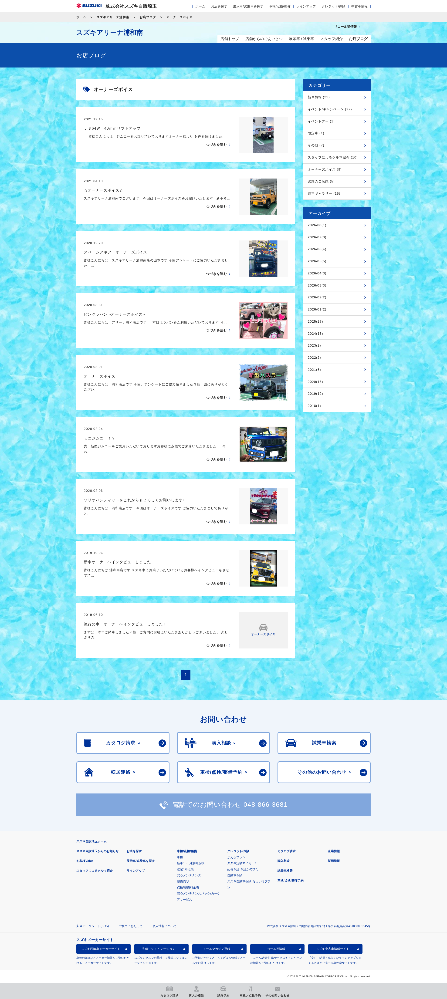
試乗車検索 (285, 870)
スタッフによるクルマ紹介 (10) (333, 157)
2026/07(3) (317, 237)
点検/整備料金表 (188, 887)
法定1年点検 (185, 869)
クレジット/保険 (333, 6)
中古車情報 (359, 6)
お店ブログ (148, 17)
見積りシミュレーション (158, 949)
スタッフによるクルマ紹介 (94, 870)
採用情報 (334, 861)
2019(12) (315, 393)
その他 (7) (316, 145)
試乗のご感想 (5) (321, 181)
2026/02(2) (317, 297)
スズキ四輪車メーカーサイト (100, 949)
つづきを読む (216, 144)
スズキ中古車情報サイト (332, 949)
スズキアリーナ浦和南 (113, 17)
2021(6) (314, 369)
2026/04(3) (317, 273)
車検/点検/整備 (280, 6)
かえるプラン (236, 857)
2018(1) (314, 406)
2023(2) (314, 345)
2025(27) (315, 321)
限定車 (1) (316, 133)
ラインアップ (306, 6)
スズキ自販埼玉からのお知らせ (97, 851)
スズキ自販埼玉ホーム (91, 841)
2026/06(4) (317, 249)
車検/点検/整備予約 (291, 880)
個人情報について (164, 926)
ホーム (200, 6)
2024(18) (315, 333)
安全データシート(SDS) (92, 926)
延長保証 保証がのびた (242, 869)
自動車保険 (234, 875)
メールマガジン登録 (216, 949)
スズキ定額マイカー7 (241, 863)
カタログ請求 (287, 851)
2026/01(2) (317, 309)
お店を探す (219, 6)
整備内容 (183, 881)
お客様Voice (84, 861)
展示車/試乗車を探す (248, 6)
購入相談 (284, 861)
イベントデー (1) (321, 121)
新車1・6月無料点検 (190, 863)
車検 (180, 857)
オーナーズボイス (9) (325, 169)
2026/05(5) (317, 261)
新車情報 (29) (319, 97)
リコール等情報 (274, 949)
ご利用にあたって (131, 926)
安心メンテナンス (189, 875)
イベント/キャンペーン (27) (330, 109)
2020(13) (315, 382)
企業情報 (334, 851)
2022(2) (314, 357)
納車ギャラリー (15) (324, 193)
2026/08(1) (317, 225)
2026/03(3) (317, 285)
